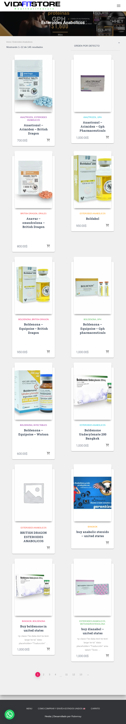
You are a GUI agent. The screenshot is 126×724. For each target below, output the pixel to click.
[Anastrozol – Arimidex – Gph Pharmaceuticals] (92, 83)
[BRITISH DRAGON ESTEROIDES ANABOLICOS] (33, 492)
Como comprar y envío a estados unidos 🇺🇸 (61, 708)
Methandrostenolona (92, 624)
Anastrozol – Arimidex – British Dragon (33, 129)
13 (81, 674)
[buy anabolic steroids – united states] (92, 492)
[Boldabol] (92, 179)
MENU (29, 708)
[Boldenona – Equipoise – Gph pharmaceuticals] (92, 285)
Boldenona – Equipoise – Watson (33, 432)
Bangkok (92, 527)
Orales (42, 213)
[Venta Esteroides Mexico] (33, 6)
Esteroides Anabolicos (92, 213)
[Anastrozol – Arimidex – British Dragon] (33, 83)
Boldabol (92, 219)
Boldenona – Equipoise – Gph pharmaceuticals (92, 328)
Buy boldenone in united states (33, 628)
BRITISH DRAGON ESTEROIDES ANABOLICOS (33, 537)
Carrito (95, 708)
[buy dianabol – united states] (92, 587)
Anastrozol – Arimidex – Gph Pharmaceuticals (92, 126)
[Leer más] (48, 548)
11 (66, 674)
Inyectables (40, 425)
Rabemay (76, 716)
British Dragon (29, 213)
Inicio (8, 42)
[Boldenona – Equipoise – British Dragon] (33, 285)
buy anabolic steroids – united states (92, 534)
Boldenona (24, 319)
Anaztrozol (26, 117)
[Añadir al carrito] (48, 140)
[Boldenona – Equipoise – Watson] (33, 391)
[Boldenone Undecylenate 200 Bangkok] (92, 391)
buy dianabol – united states (92, 631)
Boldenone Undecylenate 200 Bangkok (92, 434)
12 (73, 674)
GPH (99, 117)
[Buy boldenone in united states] (33, 587)
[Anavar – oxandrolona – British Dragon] (33, 179)
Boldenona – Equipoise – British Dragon (33, 328)
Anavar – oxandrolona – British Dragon (33, 223)
